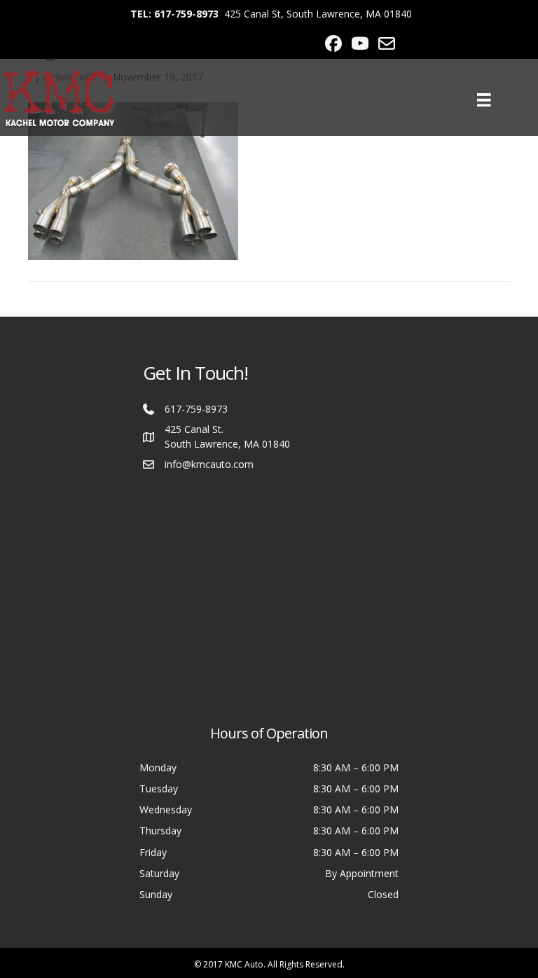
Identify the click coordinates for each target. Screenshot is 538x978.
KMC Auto (244, 964)
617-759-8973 (196, 408)
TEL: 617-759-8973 (174, 13)
